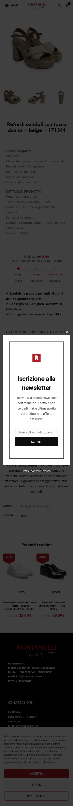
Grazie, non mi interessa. (37, 471)
